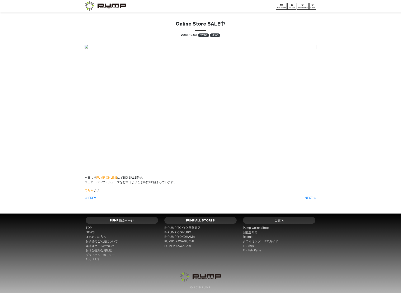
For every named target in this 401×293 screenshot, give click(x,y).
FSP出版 (248, 246)
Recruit (248, 236)
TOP (89, 227)
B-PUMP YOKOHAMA (179, 236)
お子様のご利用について (102, 241)
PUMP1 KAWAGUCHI (179, 241)
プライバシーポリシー (100, 255)
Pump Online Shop (256, 227)
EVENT (203, 35)
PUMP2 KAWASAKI (177, 246)
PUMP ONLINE (106, 177)
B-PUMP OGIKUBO (177, 232)
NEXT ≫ (310, 198)
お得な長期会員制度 (99, 250)
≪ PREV (90, 198)
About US (92, 259)
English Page (252, 250)
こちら (89, 190)
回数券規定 (250, 232)
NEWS (215, 35)
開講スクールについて (100, 246)
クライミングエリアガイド (260, 241)
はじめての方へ (96, 236)
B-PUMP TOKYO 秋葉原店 (182, 227)
